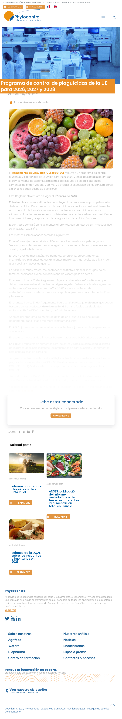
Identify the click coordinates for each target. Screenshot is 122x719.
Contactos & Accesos (56, 2)
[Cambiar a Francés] (48, 5)
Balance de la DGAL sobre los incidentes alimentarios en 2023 (26, 557)
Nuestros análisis (76, 634)
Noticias (69, 640)
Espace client (36, 7)
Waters (13, 646)
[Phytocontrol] (24, 15)
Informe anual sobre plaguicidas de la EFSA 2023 (26, 489)
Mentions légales (76, 708)
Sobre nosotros (19, 634)
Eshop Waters (14, 7)
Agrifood (14, 640)
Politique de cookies (98, 708)
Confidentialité (13, 711)
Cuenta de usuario (80, 2)
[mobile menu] (103, 17)
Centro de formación (24, 658)
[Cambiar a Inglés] (55, 5)
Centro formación (13, 2)
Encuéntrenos (74, 646)
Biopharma (16, 652)
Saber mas (10, 609)
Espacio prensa (33, 2)
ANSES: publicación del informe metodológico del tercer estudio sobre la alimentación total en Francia (64, 498)
